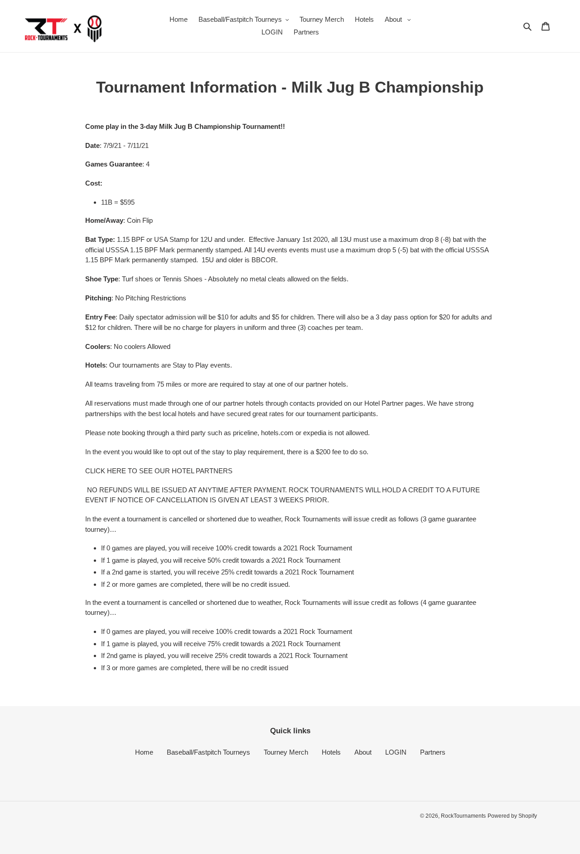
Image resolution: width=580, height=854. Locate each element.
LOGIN (395, 752)
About (363, 752)
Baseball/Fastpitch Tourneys (208, 752)
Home (144, 752)
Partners (432, 752)
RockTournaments (463, 816)
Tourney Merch (286, 752)
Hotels (331, 752)
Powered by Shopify (512, 816)
